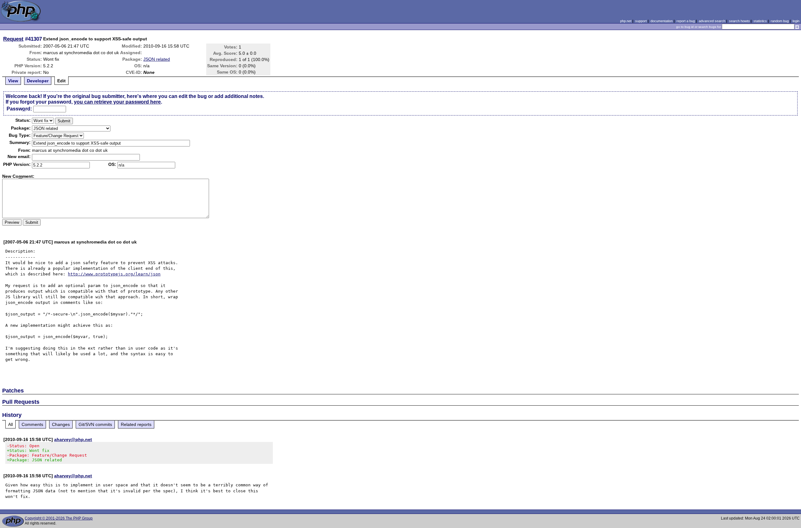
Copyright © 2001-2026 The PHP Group (59, 518)
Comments (32, 424)
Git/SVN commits (95, 424)
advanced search (712, 21)
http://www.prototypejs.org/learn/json (114, 274)
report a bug (685, 21)
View (13, 80)
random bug (780, 21)
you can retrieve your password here (117, 102)
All (10, 424)
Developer (37, 80)
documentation (661, 21)
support (641, 21)
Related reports (136, 424)
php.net (625, 21)
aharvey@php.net (73, 439)
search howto (739, 21)
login (796, 21)
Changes (61, 424)
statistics (760, 21)
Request (13, 39)
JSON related (156, 59)
